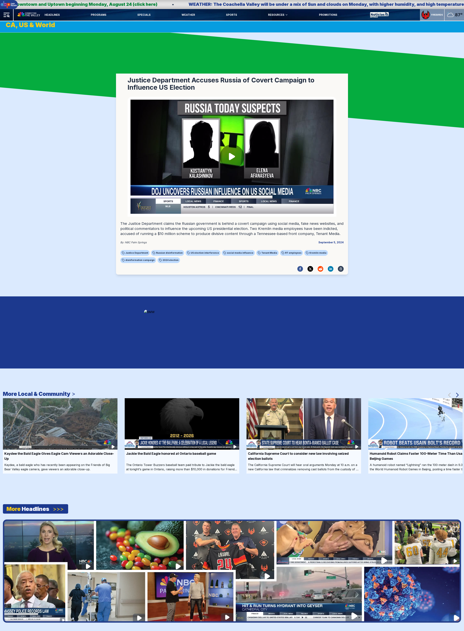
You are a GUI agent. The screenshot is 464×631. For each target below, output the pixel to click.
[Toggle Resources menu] (286, 15)
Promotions (328, 14)
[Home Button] (29, 15)
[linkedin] (331, 269)
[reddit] (320, 269)
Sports (231, 14)
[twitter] (310, 269)
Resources (276, 14)
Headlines (52, 14)
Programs (98, 14)
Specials (144, 14)
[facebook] (300, 269)
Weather (188, 14)
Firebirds (437, 14)
